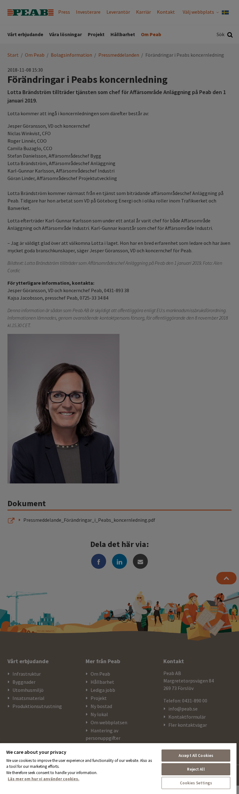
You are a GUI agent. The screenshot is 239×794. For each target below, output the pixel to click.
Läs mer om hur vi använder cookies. (43, 779)
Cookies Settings (196, 783)
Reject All (195, 769)
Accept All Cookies (196, 755)
